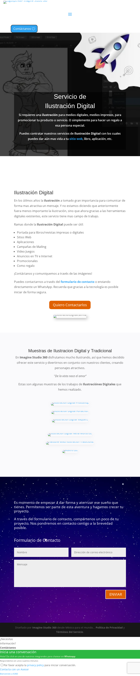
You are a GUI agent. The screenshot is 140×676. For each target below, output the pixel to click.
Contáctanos (22, 28)
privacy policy (35, 665)
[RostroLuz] (70, 452)
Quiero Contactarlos (70, 304)
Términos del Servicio (69, 632)
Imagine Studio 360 (44, 627)
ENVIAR (115, 594)
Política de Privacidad (109, 627)
